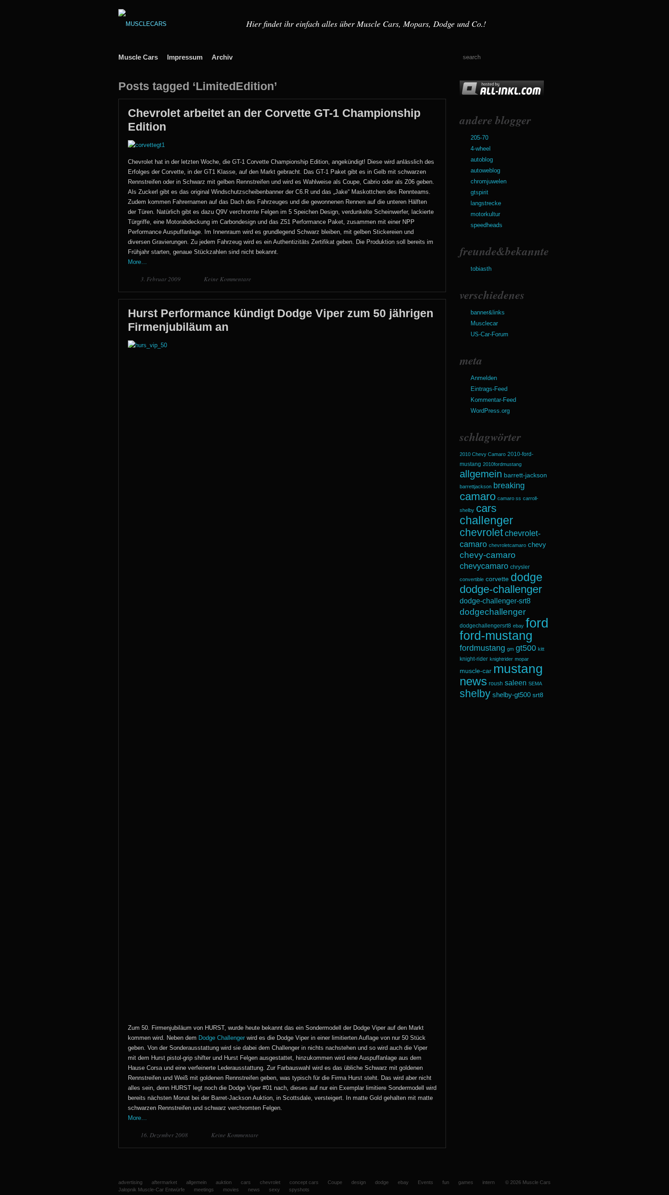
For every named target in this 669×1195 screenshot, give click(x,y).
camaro (478, 496)
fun (445, 1182)
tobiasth (481, 268)
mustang (518, 669)
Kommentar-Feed (493, 399)
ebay (518, 625)
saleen (516, 683)
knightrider (501, 659)
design (358, 1182)
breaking (509, 485)
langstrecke (486, 203)
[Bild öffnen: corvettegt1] (146, 145)
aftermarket (164, 1182)
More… (137, 261)
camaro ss (509, 498)
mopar (522, 659)
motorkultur (485, 214)
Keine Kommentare (227, 279)
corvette (497, 578)
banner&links (488, 312)
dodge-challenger (501, 589)
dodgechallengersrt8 (485, 626)
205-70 (479, 137)
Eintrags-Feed (489, 388)
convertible (472, 579)
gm (510, 649)
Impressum (185, 57)
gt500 (526, 648)
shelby (475, 693)
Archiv (222, 57)
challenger (486, 520)
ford (537, 622)
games (465, 1182)
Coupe (335, 1182)
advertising (130, 1182)
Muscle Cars (138, 57)
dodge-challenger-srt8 (495, 601)
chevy (537, 544)
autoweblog (485, 170)
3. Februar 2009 (161, 279)
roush (496, 683)
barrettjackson (476, 486)
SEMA (535, 683)
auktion (224, 1182)
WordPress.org (490, 410)
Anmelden (484, 378)
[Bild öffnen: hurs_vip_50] (282, 345)
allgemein (481, 474)
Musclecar (484, 323)
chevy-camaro (488, 555)
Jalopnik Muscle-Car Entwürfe (151, 1189)
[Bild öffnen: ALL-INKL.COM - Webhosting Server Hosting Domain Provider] (502, 94)
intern (488, 1182)
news (473, 681)
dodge (526, 577)
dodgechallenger (493, 612)
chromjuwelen (489, 181)
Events (425, 1182)
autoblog (482, 159)
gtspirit (479, 192)
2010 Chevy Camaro (483, 454)
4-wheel (481, 148)
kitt (541, 649)
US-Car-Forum (489, 334)
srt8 (537, 695)
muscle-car (476, 670)
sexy (274, 1189)
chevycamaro (484, 566)
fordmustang (482, 648)
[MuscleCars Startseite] (176, 24)
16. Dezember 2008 (165, 1135)
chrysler (520, 567)
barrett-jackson (525, 475)
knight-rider (474, 659)
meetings (204, 1189)
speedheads (486, 225)
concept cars (304, 1182)
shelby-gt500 (511, 695)
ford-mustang (496, 636)
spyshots (299, 1189)
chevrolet (481, 532)
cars (486, 508)
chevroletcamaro (507, 545)
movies (231, 1189)
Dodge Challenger (221, 1037)
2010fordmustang (502, 464)
